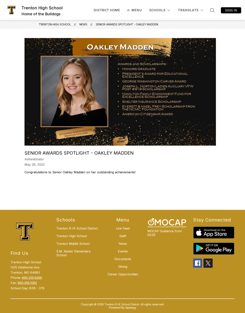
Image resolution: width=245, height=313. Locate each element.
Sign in (231, 10)
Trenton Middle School (73, 244)
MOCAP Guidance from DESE (164, 233)
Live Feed (123, 228)
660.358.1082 (27, 283)
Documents (122, 259)
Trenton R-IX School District (77, 228)
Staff (122, 236)
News (83, 24)
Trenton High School (55, 24)
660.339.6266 (32, 278)
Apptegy (130, 307)
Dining (122, 266)
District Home (107, 10)
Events (123, 251)
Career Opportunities (123, 274)
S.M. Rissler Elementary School (73, 253)
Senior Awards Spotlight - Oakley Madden (127, 24)
